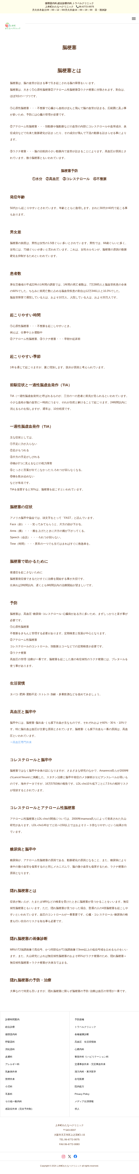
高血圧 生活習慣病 (85, 1042)
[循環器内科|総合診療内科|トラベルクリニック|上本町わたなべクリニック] (12, 26)
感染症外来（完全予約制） (19, 1109)
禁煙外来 (10, 1079)
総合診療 (10, 1027)
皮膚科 (8, 1056)
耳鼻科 (8, 1094)
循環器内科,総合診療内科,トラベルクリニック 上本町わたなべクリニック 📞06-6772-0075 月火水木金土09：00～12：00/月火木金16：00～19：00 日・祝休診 (69, 6)
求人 (77, 1109)
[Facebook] (75, 1156)
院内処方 (79, 1086)
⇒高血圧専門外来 (21, 742)
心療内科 (79, 1049)
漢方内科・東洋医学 (85, 1071)
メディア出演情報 (84, 1101)
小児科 (8, 1086)
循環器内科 (11, 1034)
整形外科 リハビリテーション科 (92, 1056)
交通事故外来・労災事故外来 (90, 1064)
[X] (69, 1156)
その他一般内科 (13, 1101)
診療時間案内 (12, 1019)
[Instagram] (64, 1156)
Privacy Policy (82, 1094)
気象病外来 (11, 1071)
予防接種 (79, 1019)
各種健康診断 (82, 1034)
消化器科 (10, 1049)
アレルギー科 (12, 1064)
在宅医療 (79, 1079)
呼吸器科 (10, 1042)
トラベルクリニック (85, 1027)
